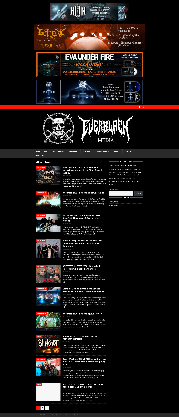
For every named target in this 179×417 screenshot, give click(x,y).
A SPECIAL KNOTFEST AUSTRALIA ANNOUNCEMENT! (80, 337)
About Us (116, 151)
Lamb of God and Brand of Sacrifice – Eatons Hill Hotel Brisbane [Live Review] (84, 290)
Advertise (40, 155)
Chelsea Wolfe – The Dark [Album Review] (123, 166)
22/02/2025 (67, 224)
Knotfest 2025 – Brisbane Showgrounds (83, 192)
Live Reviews (73, 151)
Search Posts (113, 190)
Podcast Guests (102, 151)
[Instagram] (143, 107)
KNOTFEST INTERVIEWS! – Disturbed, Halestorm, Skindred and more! (82, 267)
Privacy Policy (113, 202)
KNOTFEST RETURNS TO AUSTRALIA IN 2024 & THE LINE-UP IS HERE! (83, 385)
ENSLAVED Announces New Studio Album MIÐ (124, 169)
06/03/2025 (67, 176)
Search (138, 193)
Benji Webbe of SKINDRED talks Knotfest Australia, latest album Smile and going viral (84, 362)
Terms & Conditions (116, 205)
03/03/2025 (67, 196)
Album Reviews (59, 151)
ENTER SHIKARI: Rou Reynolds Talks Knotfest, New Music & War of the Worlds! (81, 218)
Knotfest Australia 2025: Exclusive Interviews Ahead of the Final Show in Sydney (83, 170)
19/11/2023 (67, 390)
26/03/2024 (67, 317)
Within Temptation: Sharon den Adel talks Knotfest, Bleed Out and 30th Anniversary (82, 243)
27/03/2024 (67, 294)
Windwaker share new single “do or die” (122, 178)
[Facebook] (139, 107)
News (46, 151)
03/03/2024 (67, 367)
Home (38, 151)
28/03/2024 (67, 272)
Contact (128, 151)
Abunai (75, 415)
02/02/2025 (67, 249)
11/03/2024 (67, 342)
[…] (81, 186)
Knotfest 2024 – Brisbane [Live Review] (83, 313)
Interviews (87, 151)
